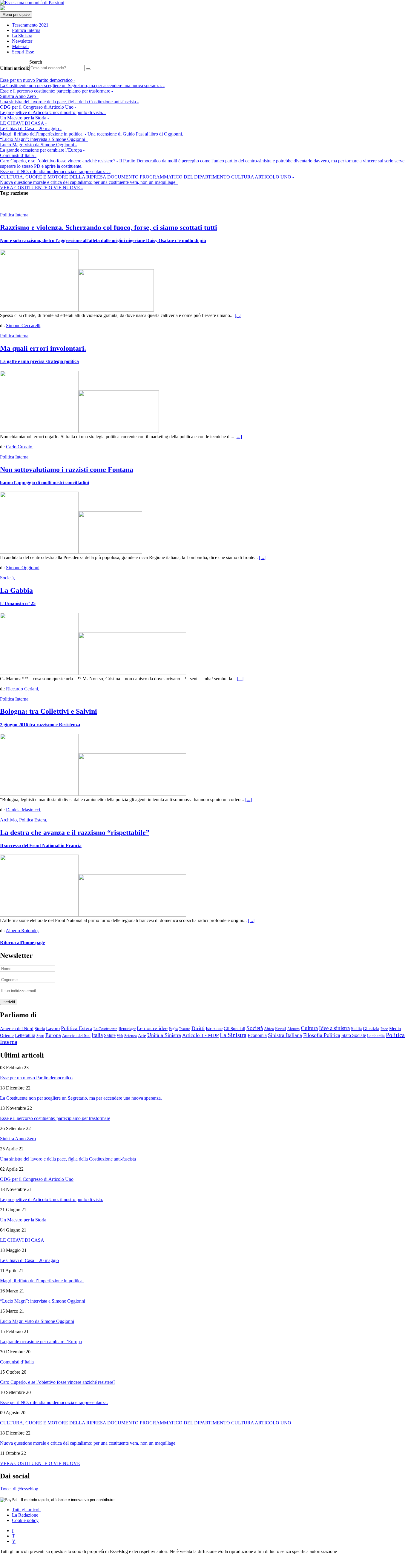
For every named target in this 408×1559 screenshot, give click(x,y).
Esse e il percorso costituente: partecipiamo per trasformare (56, 90)
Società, (7, 577)
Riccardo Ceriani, (22, 688)
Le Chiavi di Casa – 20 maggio (31, 128)
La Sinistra (22, 35)
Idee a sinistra (334, 1028)
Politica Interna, (15, 214)
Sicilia (356, 1028)
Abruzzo (293, 1029)
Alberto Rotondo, (22, 930)
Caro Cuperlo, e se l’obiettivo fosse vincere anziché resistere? (57, 1382)
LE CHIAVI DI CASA (23, 123)
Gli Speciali (234, 1028)
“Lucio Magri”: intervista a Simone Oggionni (44, 139)
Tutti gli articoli (26, 1509)
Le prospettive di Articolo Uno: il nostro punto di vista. (53, 112)
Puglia (173, 1029)
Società (254, 1028)
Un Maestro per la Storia (24, 117)
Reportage (127, 1028)
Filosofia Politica (321, 1035)
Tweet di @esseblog (19, 1488)
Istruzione (214, 1028)
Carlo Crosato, (19, 446)
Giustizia (371, 1028)
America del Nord (16, 1028)
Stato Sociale (353, 1035)
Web (120, 1036)
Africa (269, 1029)
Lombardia (376, 1035)
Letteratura (25, 1035)
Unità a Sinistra (164, 1035)
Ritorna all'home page (22, 942)
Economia (257, 1035)
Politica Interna (26, 30)
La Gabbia (16, 590)
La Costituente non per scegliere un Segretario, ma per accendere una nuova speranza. (82, 85)
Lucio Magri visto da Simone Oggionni (38, 144)
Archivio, (9, 819)
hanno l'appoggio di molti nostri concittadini (44, 482)
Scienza (130, 1035)
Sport (40, 1036)
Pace (384, 1029)
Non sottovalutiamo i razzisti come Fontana (66, 469)
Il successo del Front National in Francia (41, 845)
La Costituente (105, 1029)
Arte (142, 1035)
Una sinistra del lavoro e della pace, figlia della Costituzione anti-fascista (69, 101)
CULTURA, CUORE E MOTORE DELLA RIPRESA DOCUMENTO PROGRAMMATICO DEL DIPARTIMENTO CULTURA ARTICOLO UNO (147, 176)
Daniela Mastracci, (23, 809)
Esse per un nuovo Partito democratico (37, 80)
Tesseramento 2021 (30, 24)
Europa (53, 1035)
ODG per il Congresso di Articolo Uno (38, 107)
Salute (110, 1035)
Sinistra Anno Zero (19, 96)
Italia (97, 1035)
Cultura (309, 1028)
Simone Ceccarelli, (24, 325)
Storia (40, 1028)
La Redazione (25, 1515)
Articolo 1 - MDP (200, 1035)
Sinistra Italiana (285, 1035)
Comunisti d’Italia (18, 155)
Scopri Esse (23, 51)
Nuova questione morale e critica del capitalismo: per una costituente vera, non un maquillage (89, 182)
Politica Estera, (33, 819)
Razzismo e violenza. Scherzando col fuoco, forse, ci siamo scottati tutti (108, 227)
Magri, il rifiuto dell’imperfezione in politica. (91, 133)
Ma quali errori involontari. (43, 348)
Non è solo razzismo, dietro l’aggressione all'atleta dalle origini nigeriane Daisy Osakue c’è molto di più (103, 240)
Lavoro (53, 1028)
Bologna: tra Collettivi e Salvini (48, 711)
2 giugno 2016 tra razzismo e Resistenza (40, 724)
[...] (238, 315)
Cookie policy (25, 1520)
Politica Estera (76, 1028)
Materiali (20, 46)
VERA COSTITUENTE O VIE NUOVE (41, 187)
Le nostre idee (152, 1028)
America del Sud (76, 1035)
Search (35, 61)
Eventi (280, 1028)
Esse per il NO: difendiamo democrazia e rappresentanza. (55, 171)
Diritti (198, 1028)
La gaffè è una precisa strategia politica (39, 361)
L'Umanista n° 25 (18, 603)
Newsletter (22, 41)
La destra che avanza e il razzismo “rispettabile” (74, 832)
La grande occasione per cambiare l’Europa (42, 150)
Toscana (184, 1029)
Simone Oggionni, (23, 567)
